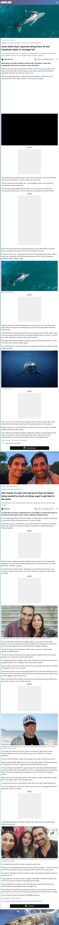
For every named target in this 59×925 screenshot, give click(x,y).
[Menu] (57, 2)
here (38, 895)
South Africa (43, 69)
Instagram (11, 824)
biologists (11, 524)
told (4, 660)
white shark (28, 524)
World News (17, 443)
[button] (57, 59)
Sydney (38, 520)
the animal (38, 642)
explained (11, 649)
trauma (31, 753)
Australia (12, 901)
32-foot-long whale (37, 78)
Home (3, 40)
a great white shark (34, 71)
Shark (7, 443)
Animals (13, 40)
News (7, 40)
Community (35, 901)
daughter (40, 762)
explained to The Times (32, 180)
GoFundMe (6, 878)
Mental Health (27, 901)
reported (19, 566)
